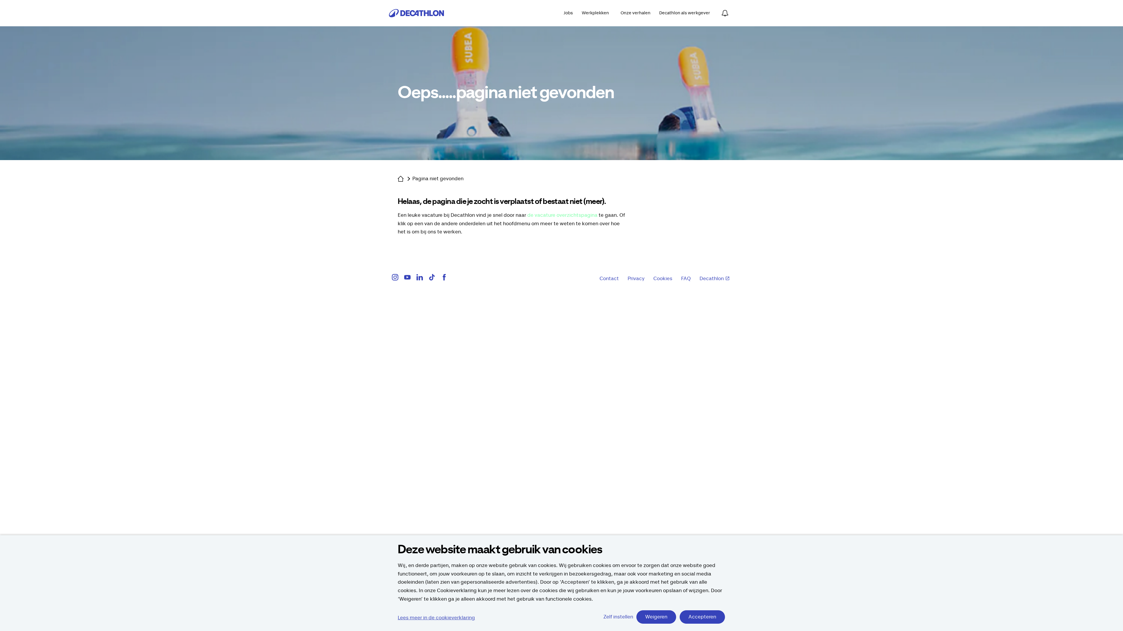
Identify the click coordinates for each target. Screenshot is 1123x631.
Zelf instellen (618, 617)
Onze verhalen (635, 13)
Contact (609, 278)
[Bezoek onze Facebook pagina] (444, 278)
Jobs (568, 13)
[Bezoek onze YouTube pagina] (407, 278)
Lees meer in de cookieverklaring (436, 618)
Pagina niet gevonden (438, 178)
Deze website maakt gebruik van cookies (500, 550)
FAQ (686, 278)
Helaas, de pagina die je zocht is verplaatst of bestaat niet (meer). (502, 201)
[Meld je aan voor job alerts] (725, 13)
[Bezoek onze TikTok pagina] (432, 278)
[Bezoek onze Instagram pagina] (395, 278)
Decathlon (712, 278)
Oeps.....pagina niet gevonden (506, 93)
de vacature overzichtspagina (562, 215)
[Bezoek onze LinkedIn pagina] (420, 278)
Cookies (662, 278)
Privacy (636, 278)
